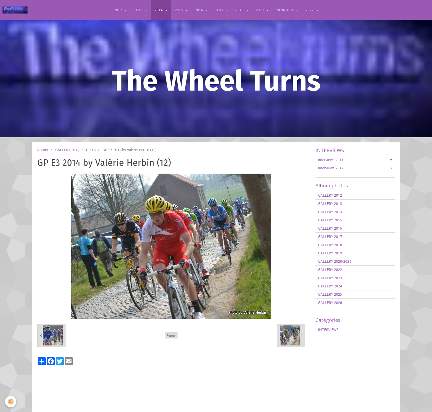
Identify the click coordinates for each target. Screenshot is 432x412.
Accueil (42, 149)
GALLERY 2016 (330, 228)
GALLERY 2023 (330, 277)
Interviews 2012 (331, 168)
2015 (179, 10)
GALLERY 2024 (330, 286)
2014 (159, 10)
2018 (240, 10)
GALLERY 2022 (330, 269)
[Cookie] (10, 401)
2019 (260, 10)
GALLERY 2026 (330, 302)
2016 (199, 10)
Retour (171, 335)
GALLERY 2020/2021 (334, 261)
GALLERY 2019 (330, 253)
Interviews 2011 (331, 159)
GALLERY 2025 (330, 294)
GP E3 (91, 149)
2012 (118, 10)
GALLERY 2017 (330, 236)
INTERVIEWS (328, 329)
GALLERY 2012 (330, 195)
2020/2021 (285, 10)
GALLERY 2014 (67, 149)
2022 (310, 10)
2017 (219, 10)
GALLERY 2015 (330, 220)
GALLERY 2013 (330, 203)
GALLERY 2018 (330, 244)
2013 (138, 10)
